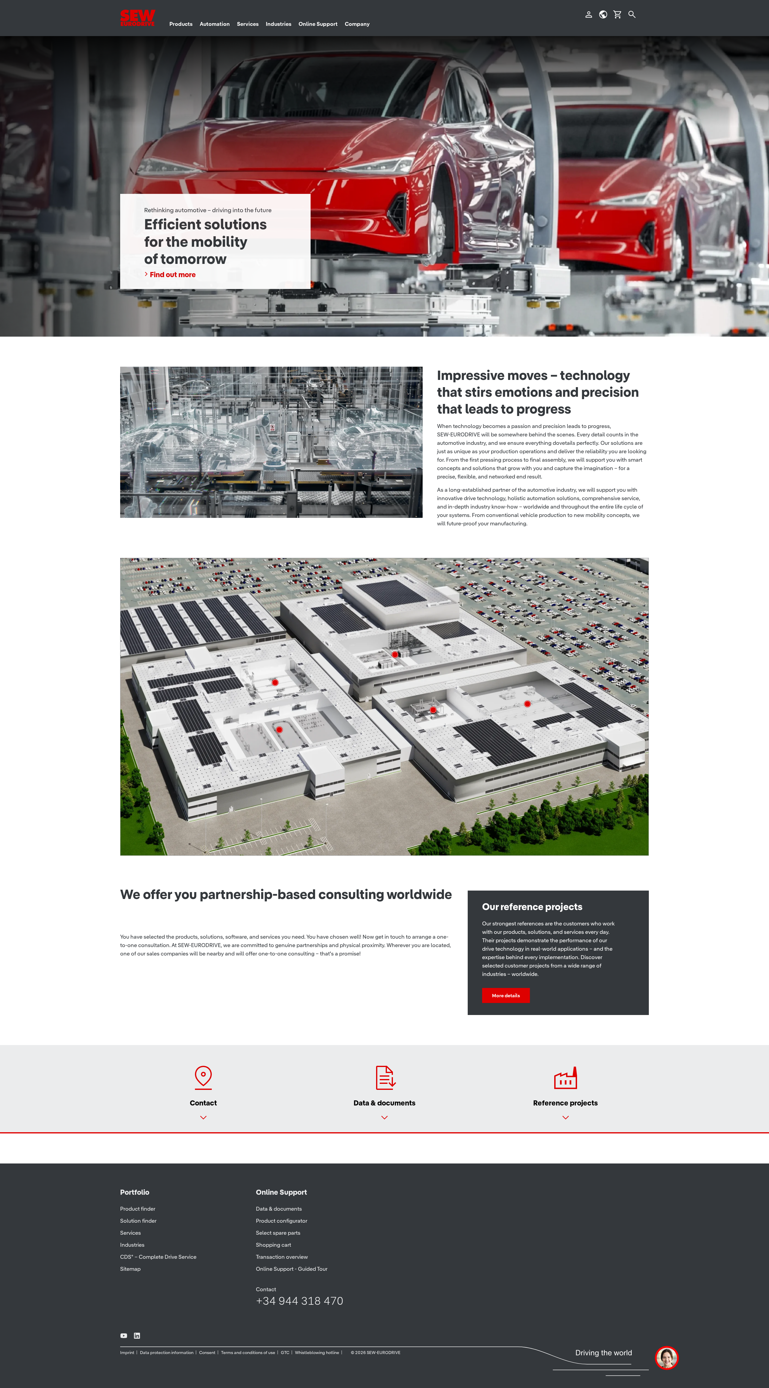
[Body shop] (527, 704)
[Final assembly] (275, 683)
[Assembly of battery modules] (433, 710)
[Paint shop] (395, 655)
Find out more (173, 274)
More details (506, 995)
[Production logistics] (279, 730)
